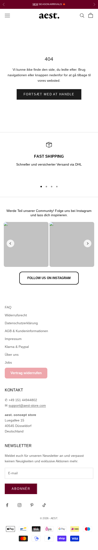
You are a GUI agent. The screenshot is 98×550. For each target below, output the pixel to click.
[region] (49, 160)
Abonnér (21, 489)
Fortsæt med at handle (49, 94)
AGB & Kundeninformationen (26, 331)
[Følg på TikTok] (44, 505)
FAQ (8, 307)
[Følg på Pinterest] (31, 505)
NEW (35, 4)
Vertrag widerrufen (26, 373)
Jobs (8, 362)
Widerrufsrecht (16, 315)
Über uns (12, 354)
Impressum (13, 339)
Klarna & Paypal (17, 347)
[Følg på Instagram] (19, 505)
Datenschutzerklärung (21, 323)
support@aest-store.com (27, 405)
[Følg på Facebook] (7, 505)
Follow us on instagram (49, 278)
